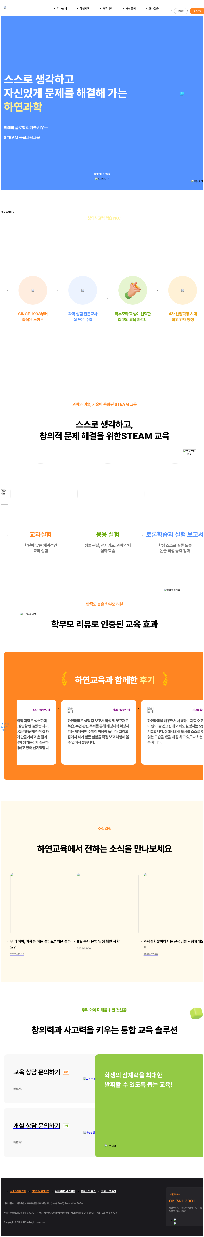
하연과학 (85, 8)
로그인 (181, 11)
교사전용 (154, 8)
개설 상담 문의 (108, 1191)
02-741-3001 (182, 1200)
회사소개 (62, 8)
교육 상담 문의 (88, 1191)
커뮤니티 (108, 8)
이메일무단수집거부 (65, 1191)
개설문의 (131, 8)
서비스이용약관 (18, 1191)
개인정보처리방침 (40, 1191)
